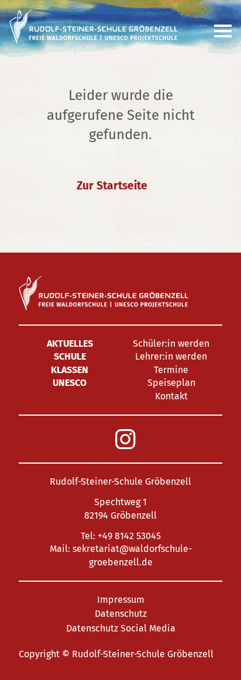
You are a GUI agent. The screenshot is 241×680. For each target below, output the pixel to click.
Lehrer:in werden (171, 356)
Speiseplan (171, 382)
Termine (171, 369)
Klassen (69, 369)
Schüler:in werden (171, 343)
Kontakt (171, 396)
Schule (70, 356)
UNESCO (70, 382)
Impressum (120, 599)
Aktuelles (70, 343)
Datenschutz (121, 613)
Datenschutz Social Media (120, 628)
